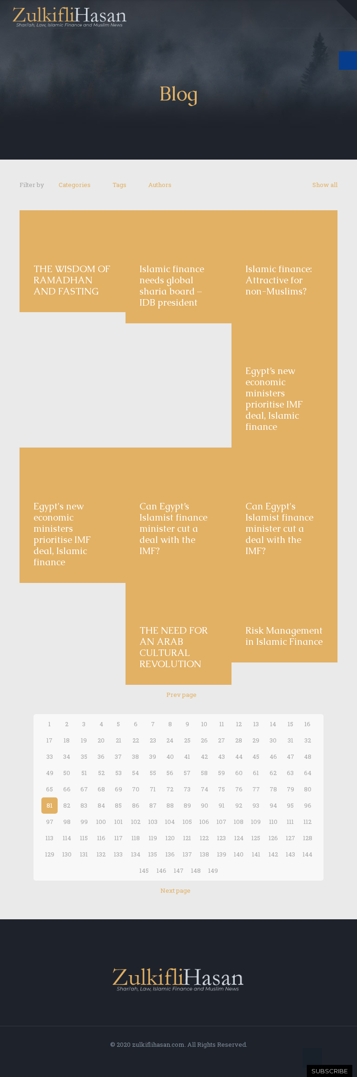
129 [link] (49, 854)
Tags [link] (119, 185)
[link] (346, 10)
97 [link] (49, 821)
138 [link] (204, 854)
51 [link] (84, 773)
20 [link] (101, 740)
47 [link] (290, 756)
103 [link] (153, 821)
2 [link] (66, 724)
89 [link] (187, 805)
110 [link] (273, 821)
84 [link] (101, 805)
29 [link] (255, 740)
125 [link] (255, 838)
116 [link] (101, 838)
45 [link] (255, 756)
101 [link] (118, 821)
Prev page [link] (181, 694)
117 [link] (118, 838)
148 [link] (196, 870)
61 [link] (256, 773)
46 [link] (273, 756)
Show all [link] (324, 185)
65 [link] (49, 789)
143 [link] (290, 854)
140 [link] (239, 854)
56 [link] (169, 773)
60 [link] (239, 773)
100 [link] (101, 821)
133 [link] (118, 854)
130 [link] (67, 854)
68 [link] (101, 789)
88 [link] (170, 805)
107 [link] (221, 821)
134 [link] (135, 854)
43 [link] (221, 756)
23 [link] (153, 740)
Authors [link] (160, 185)
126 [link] (273, 838)
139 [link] (221, 854)
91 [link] (221, 805)
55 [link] (153, 773)
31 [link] (290, 740)
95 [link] (290, 805)
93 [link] (255, 805)
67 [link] (84, 789)
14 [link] (273, 724)
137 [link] (187, 854)
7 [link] (153, 724)
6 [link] (136, 724)
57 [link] (187, 773)
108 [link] (239, 821)
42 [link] (204, 756)
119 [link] (153, 838)
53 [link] (118, 773)
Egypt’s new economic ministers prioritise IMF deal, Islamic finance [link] (274, 399)
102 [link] (135, 821)
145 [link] (144, 870)
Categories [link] (75, 185)
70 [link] (135, 789)
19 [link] (84, 740)
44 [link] (239, 756)
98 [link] (67, 821)
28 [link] (238, 740)
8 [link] (170, 724)
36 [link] (101, 756)
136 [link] (170, 854)
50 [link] (66, 773)
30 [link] (273, 740)
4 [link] (101, 724)
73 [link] (187, 789)
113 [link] (49, 838)
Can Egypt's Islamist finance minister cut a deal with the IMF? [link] (279, 528)
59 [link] (221, 773)
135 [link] (152, 854)
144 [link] (307, 854)
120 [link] (170, 838)
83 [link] (83, 805)
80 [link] (307, 789)
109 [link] (256, 821)
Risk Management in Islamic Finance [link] (284, 636)
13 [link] (256, 724)
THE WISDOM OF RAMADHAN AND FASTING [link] (71, 280)
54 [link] (135, 773)
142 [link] (273, 854)
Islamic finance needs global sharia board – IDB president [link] (171, 285)
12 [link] (239, 724)
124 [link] (239, 838)
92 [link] (238, 805)
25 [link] (187, 740)
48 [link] (307, 756)
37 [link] (118, 756)
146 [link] (161, 870)
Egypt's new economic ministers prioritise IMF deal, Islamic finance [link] (62, 534)
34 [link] (66, 756)
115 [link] (84, 838)
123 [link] (221, 838)
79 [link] (290, 789)
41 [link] (187, 756)
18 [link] (67, 740)
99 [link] (84, 821)
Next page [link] (175, 890)
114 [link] (67, 838)
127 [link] (290, 838)
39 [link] (152, 756)
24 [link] (169, 740)
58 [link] (204, 773)
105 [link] (187, 821)
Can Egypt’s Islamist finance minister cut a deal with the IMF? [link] (173, 528)
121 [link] (187, 838)
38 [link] (135, 756)
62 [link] (273, 773)
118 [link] (136, 838)
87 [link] (153, 805)
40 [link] (170, 756)
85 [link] (118, 805)
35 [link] (84, 756)
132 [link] (101, 854)
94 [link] (273, 805)
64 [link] (307, 773)
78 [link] (273, 789)
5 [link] (118, 724)
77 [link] (256, 789)
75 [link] (221, 789)
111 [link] (290, 821)
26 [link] (204, 740)
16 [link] (307, 724)
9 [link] (187, 724)
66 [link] (67, 789)
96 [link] (307, 805)
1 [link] (49, 724)
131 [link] (84, 854)
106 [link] (204, 821)
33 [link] (49, 756)
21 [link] (118, 740)
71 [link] (153, 789)
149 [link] (213, 870)
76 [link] (239, 789)
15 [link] (290, 724)
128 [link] (307, 838)
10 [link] (204, 724)
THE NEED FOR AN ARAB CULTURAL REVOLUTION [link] (173, 647)
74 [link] (204, 789)
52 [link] (101, 773)
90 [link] (204, 805)
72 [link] (169, 789)
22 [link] (135, 740)
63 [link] (290, 773)
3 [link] (84, 724)
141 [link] (256, 854)
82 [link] (66, 805)
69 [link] (118, 789)
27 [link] (221, 740)
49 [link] (49, 773)
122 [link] (204, 838)
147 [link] (179, 870)
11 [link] (221, 724)
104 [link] (170, 821)
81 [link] (49, 805)
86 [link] (135, 805)
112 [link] (307, 821)
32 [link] (307, 740)
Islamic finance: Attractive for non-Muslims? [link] (278, 280)
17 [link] (49, 740)
